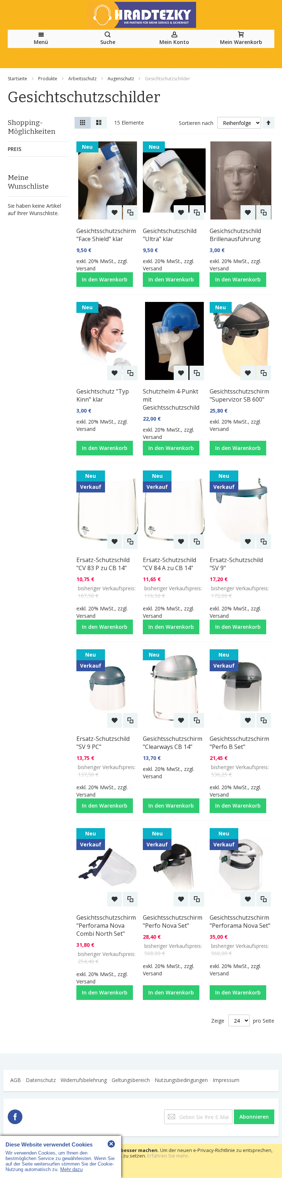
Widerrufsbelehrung (84, 1080)
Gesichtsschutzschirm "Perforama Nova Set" (240, 921)
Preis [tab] (14, 148)
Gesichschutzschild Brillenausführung (235, 235)
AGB (15, 1080)
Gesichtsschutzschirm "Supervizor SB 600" (239, 395)
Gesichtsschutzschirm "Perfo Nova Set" (172, 921)
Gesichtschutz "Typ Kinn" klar (102, 395)
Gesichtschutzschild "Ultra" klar (169, 235)
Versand (85, 268)
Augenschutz (121, 78)
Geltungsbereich (131, 1080)
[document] (141, 1161)
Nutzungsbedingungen (181, 1080)
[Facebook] (15, 1115)
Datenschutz (41, 1080)
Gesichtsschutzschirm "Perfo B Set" (239, 743)
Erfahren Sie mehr (167, 1155)
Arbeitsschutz (83, 78)
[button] (114, 212)
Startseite (18, 78)
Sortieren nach (196, 122)
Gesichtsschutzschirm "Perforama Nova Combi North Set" (106, 925)
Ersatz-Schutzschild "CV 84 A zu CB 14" (169, 564)
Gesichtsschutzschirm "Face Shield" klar (106, 235)
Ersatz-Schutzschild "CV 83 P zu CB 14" (103, 564)
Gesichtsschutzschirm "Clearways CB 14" (172, 743)
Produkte (48, 78)
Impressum (226, 1080)
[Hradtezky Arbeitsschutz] (141, 15)
